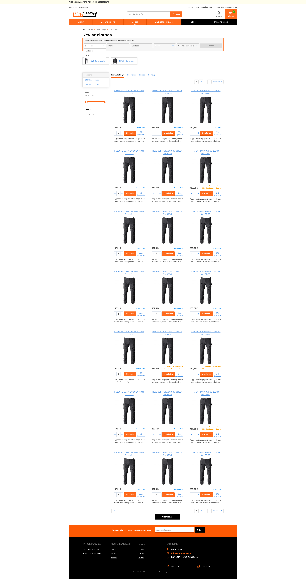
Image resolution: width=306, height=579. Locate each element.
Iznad (115, 511)
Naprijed (216, 81)
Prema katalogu (117, 75)
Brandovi (114, 558)
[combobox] (95, 45)
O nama (113, 549)
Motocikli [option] (89, 51)
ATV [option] (87, 55)
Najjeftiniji (131, 75)
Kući (83, 30)
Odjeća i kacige (101, 30)
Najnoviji (151, 75)
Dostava (141, 558)
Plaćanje (141, 553)
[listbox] (95, 53)
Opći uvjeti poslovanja (91, 549)
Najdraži (142, 75)
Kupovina (142, 549)
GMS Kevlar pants (92, 80)
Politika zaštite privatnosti (92, 553)
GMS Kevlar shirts (92, 85)
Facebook (175, 566)
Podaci (113, 553)
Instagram (205, 566)
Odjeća (90, 30)
